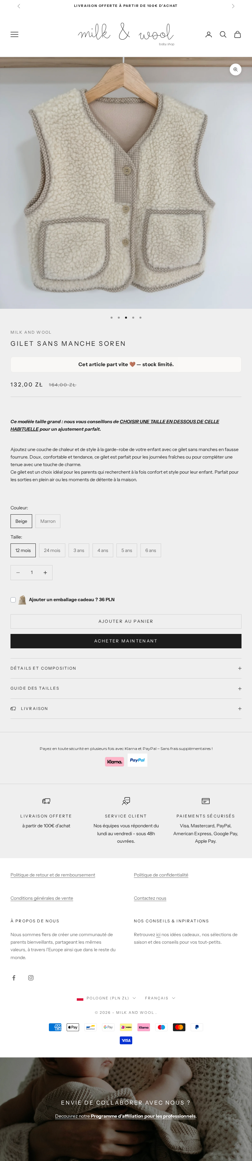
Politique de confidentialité (161, 875)
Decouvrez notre (125, 1116)
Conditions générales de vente (41, 898)
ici (158, 934)
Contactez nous (150, 898)
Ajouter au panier (126, 621)
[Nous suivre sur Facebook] (13, 977)
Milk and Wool (31, 332)
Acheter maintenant (126, 640)
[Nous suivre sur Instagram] (31, 977)
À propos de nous (35, 920)
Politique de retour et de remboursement (52, 875)
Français (157, 998)
